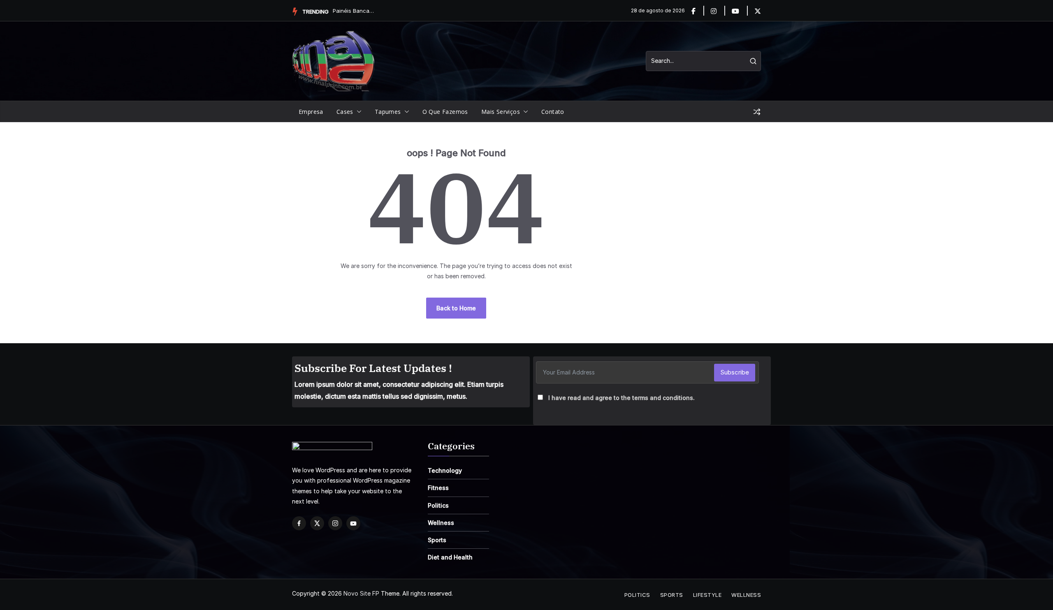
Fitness (438, 487)
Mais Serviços (500, 112)
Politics (438, 505)
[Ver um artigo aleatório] (757, 112)
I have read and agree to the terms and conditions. (621, 397)
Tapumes (388, 112)
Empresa (311, 112)
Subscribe (734, 372)
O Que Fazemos (445, 112)
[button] (357, 112)
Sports (437, 539)
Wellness (441, 522)
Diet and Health (450, 557)
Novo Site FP (361, 593)
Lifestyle (707, 595)
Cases (344, 112)
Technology (445, 470)
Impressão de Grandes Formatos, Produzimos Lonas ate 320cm (353, 10)
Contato (552, 112)
